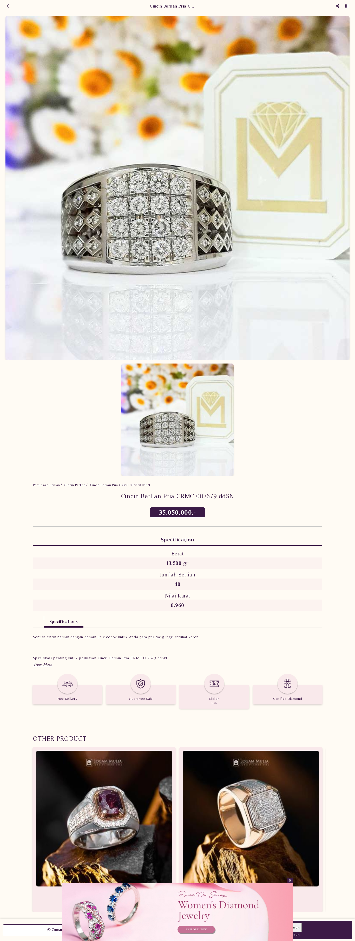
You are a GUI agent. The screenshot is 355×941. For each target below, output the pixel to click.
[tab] (38, 618)
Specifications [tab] (63, 621)
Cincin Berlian (75, 485)
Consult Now (61, 930)
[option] (177, 188)
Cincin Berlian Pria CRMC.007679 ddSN (120, 485)
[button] (42, 664)
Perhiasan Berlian (46, 485)
